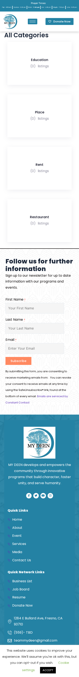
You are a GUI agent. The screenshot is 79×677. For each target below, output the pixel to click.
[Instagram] (50, 495)
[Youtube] (43, 495)
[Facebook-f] (29, 495)
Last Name (15, 319)
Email (10, 339)
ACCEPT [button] (48, 670)
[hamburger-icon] (32, 21)
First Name (15, 299)
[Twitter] (36, 495)
